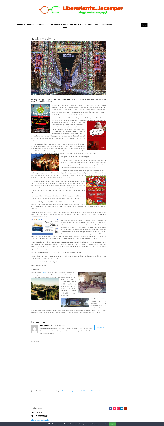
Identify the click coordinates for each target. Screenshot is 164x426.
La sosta (102, 299)
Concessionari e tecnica (59, 24)
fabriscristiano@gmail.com (41, 420)
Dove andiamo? (42, 24)
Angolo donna (107, 24)
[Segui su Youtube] (125, 408)
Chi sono (30, 24)
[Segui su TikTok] (114, 408)
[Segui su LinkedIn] (121, 408)
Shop (65, 27)
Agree (112, 424)
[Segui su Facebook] (110, 408)
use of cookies (103, 424)
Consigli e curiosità (92, 24)
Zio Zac (44, 273)
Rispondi (100, 327)
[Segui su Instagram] (118, 408)
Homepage (21, 24)
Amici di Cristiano (76, 24)
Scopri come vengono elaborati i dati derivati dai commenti (81, 391)
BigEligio (43, 325)
